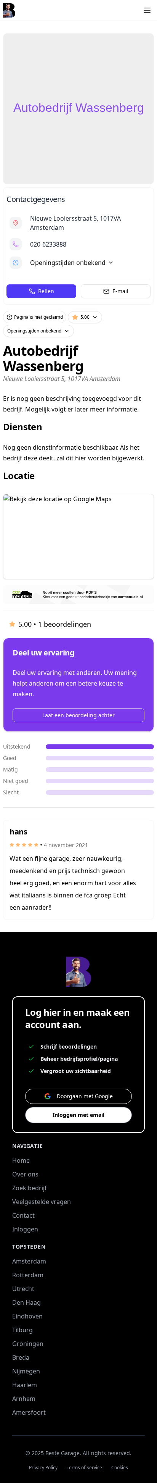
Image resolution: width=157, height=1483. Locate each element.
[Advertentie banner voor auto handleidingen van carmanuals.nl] (78, 594)
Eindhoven (27, 1316)
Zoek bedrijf (29, 1188)
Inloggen (25, 1229)
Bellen (46, 291)
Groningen (27, 1343)
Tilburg (22, 1330)
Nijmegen (26, 1371)
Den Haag (26, 1302)
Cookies (119, 1468)
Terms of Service (84, 1468)
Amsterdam (29, 1261)
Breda (20, 1357)
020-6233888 (48, 244)
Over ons (25, 1174)
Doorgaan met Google (85, 1096)
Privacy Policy (43, 1468)
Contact (23, 1215)
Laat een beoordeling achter (78, 715)
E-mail (120, 291)
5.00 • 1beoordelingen (54, 624)
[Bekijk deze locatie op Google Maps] (78, 536)
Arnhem (23, 1398)
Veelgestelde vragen (41, 1201)
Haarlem (24, 1385)
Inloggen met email (78, 1114)
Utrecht (23, 1289)
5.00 (85, 317)
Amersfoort (29, 1412)
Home (21, 1160)
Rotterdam (27, 1275)
